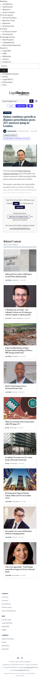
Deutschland (8, 82)
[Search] (4, 70)
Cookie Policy (31, 673)
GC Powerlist (8, 34)
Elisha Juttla (13, 428)
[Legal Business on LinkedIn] (18, 658)
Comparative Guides (11, 74)
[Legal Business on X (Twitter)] (22, 658)
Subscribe (21, 106)
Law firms (7, 112)
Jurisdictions (8, 4)
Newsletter (5, 646)
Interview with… (9, 26)
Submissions (8, 7)
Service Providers (10, 18)
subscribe (19, 207)
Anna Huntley (13, 463)
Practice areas (7, 607)
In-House (3, 29)
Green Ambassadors (9, 611)
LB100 (4, 630)
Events (5, 77)
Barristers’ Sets (9, 21)
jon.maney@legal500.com (20, 228)
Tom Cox (14, 392)
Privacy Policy (21, 673)
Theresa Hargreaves (17, 318)
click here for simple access (18, 217)
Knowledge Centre (7, 37)
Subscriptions (20, 675)
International (6, 604)
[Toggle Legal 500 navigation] (30, 105)
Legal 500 (7, 51)
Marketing (7, 56)
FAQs (5, 54)
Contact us (7, 62)
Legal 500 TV (8, 79)
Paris (5, 85)
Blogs (7, 428)
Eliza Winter (15, 280)
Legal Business (8, 43)
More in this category (11, 244)
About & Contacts (8, 639)
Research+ (7, 10)
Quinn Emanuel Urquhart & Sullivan (16, 138)
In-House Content (10, 32)
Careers (6, 59)
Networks (6, 23)
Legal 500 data (7, 623)
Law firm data (6, 620)
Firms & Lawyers (6, 15)
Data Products (8, 40)
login (16, 203)
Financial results (10, 135)
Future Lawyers (9, 12)
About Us (3, 48)
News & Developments (12, 45)
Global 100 (5, 626)
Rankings (3, 1)
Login (11, 106)
